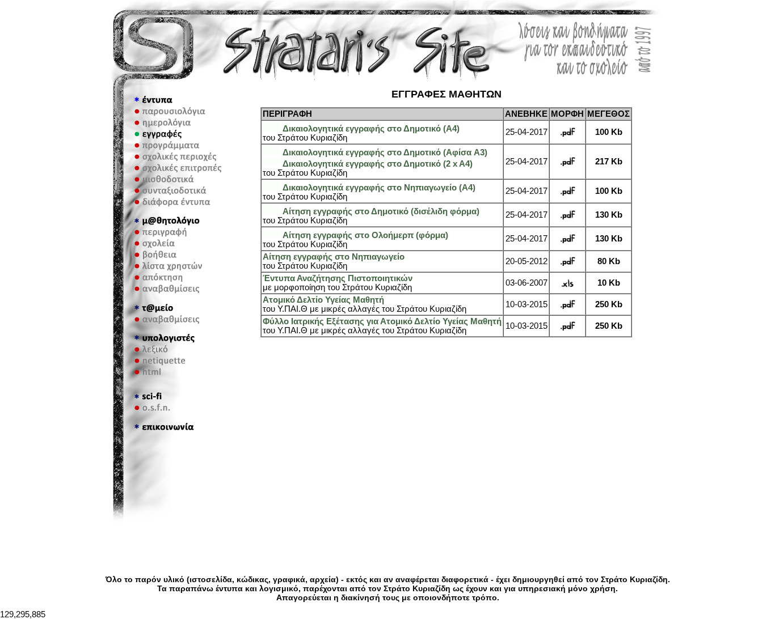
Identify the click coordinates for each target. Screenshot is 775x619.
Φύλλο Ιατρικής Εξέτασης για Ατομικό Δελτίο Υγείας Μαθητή (382, 321)
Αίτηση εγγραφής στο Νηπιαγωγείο (334, 256)
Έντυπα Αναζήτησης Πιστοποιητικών (337, 278)
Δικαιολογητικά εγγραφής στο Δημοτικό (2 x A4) (378, 163)
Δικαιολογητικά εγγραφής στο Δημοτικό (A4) (371, 128)
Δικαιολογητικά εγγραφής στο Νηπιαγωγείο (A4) (379, 187)
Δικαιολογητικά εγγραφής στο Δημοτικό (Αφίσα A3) (385, 152)
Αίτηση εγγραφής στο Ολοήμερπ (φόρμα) (365, 235)
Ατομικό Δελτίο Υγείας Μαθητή (323, 299)
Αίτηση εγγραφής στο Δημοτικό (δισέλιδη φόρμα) (381, 211)
